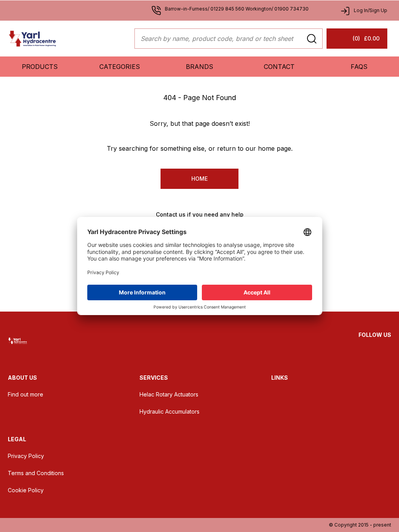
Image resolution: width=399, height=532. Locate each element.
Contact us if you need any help (200, 214)
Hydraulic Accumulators (169, 411)
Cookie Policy (26, 490)
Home (199, 178)
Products (40, 66)
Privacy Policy (26, 456)
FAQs (359, 66)
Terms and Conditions (36, 473)
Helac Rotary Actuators (168, 394)
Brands (199, 66)
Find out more (25, 394)
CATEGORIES (119, 66)
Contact (279, 66)
